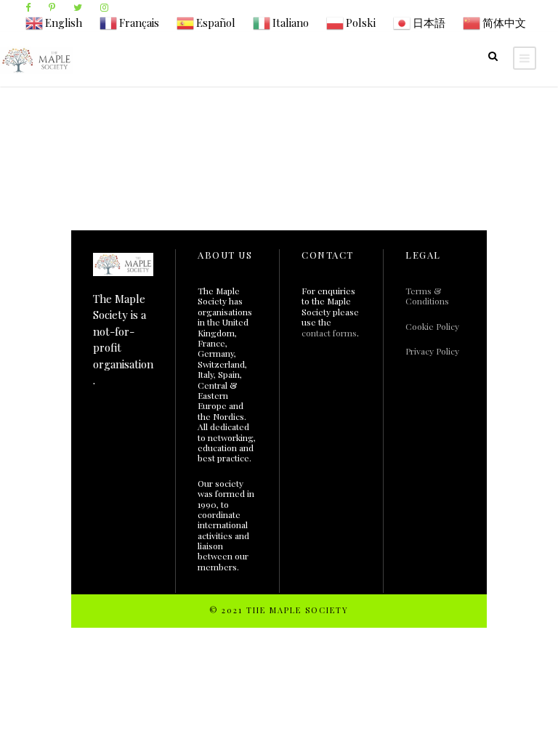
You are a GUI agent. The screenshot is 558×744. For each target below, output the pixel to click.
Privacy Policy (432, 351)
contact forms (329, 333)
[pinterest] (52, 7)
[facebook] (28, 7)
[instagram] (104, 7)
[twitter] (77, 7)
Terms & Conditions (427, 296)
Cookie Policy (432, 326)
